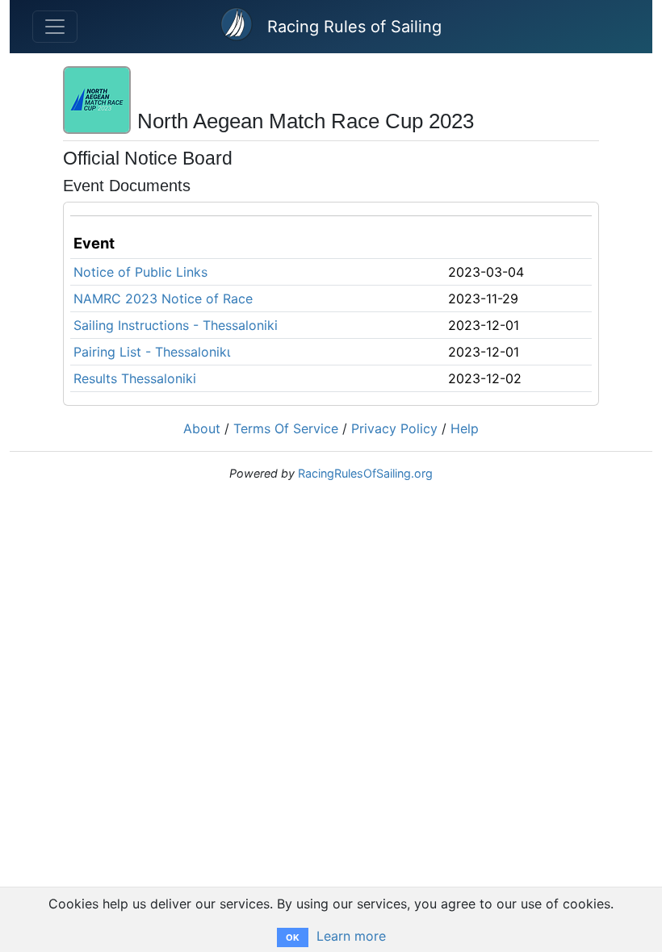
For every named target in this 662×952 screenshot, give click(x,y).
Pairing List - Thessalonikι (151, 352)
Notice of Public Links (140, 272)
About (201, 428)
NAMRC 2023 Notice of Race (163, 298)
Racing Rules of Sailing (354, 26)
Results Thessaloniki (134, 378)
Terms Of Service (285, 428)
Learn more (351, 936)
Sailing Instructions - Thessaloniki (175, 325)
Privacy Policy (394, 428)
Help (464, 428)
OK (293, 937)
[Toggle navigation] (55, 26)
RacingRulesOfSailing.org (365, 473)
